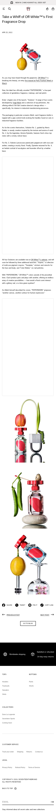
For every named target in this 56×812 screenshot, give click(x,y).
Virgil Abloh (17, 103)
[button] (9, 9)
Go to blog (28, 623)
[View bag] (53, 9)
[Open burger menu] (3, 9)
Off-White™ (42, 78)
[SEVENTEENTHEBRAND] (28, 9)
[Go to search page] (9, 9)
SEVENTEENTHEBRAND (27, 779)
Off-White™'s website (39, 260)
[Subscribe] (52, 801)
